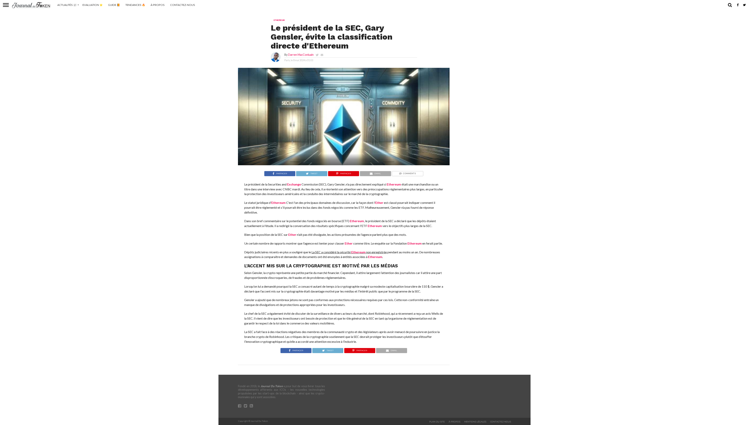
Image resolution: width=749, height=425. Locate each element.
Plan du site (437, 421)
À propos (158, 4)
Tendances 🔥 (135, 4)
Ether (379, 202)
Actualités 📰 (66, 4)
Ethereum (394, 184)
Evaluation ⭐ (93, 4)
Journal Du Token (272, 386)
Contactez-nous (182, 4)
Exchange (294, 184)
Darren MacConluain (301, 54)
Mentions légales (475, 421)
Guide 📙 (114, 4)
